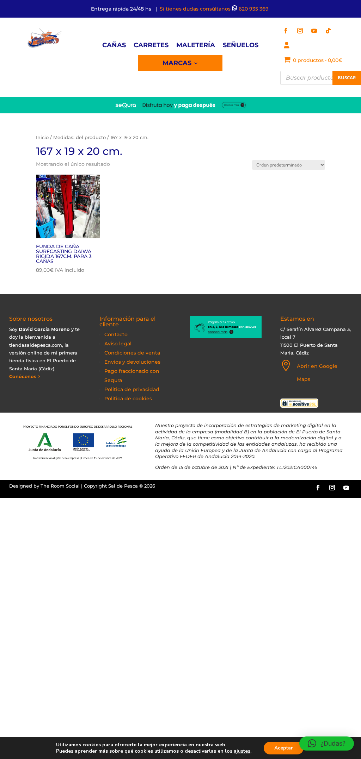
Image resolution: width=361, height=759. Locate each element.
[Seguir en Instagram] (300, 30)
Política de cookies (128, 398)
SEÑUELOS (240, 46)
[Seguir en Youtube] (314, 30)
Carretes (151, 46)
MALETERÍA (195, 46)
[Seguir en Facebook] (286, 30)
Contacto (116, 334)
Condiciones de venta (132, 353)
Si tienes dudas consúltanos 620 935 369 (215, 9)
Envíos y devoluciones (132, 362)
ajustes (242, 751)
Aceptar (283, 748)
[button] (326, 743)
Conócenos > (25, 376)
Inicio (42, 137)
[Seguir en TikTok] (328, 30)
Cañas (114, 46)
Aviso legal (117, 343)
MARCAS (177, 64)
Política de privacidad (131, 389)
